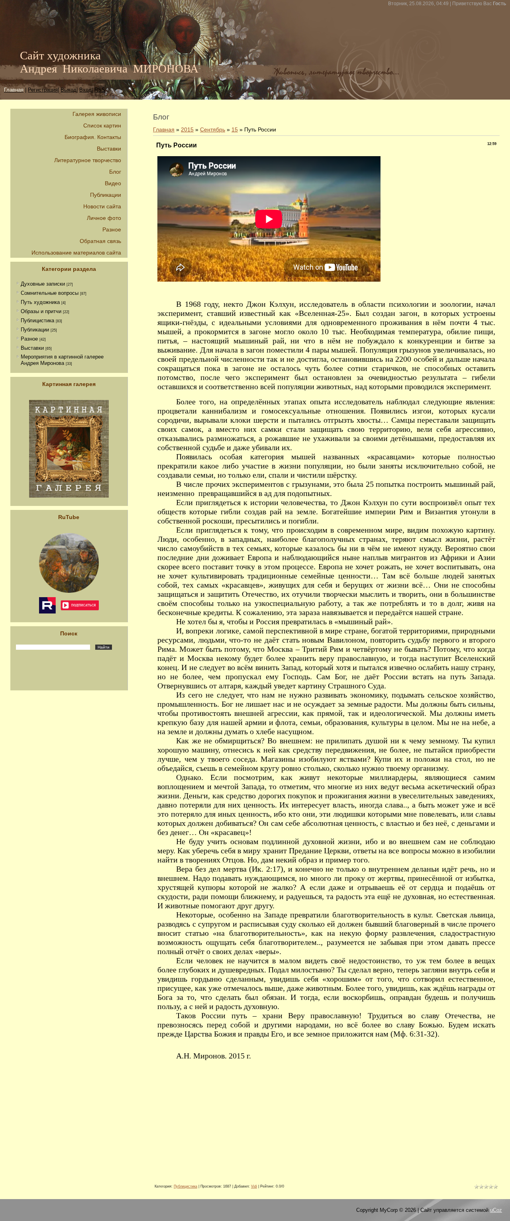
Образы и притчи (41, 311)
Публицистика (37, 320)
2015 (187, 129)
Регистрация (43, 90)
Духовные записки (43, 284)
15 (234, 129)
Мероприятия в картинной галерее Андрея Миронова (62, 360)
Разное (29, 339)
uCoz (496, 1210)
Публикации (35, 330)
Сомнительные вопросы (49, 293)
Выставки (32, 348)
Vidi (254, 1186)
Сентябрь (212, 129)
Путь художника (40, 302)
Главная (164, 129)
